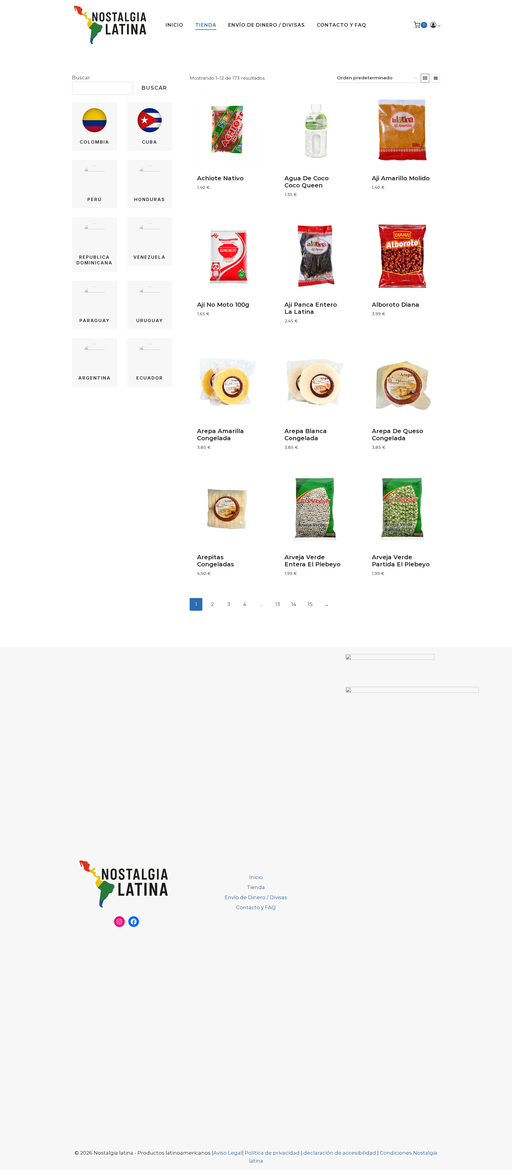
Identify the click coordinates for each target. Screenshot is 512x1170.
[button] (439, 25)
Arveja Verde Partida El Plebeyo (401, 561)
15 (310, 604)
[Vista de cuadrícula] (425, 78)
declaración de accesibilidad (339, 1153)
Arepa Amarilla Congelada (220, 434)
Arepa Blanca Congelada (305, 434)
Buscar (81, 78)
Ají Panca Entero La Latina (310, 308)
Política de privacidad (273, 1153)
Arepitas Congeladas (215, 561)
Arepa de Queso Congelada (397, 434)
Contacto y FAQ (341, 25)
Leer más (207, 205)
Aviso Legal (227, 1153)
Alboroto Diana (395, 304)
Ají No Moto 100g (223, 304)
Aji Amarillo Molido (401, 178)
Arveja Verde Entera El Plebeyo (312, 561)
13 (277, 604)
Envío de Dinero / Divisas (266, 25)
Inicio (174, 25)
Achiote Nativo (220, 178)
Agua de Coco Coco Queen (306, 182)
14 (293, 604)
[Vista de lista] (435, 78)
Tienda (205, 25)
